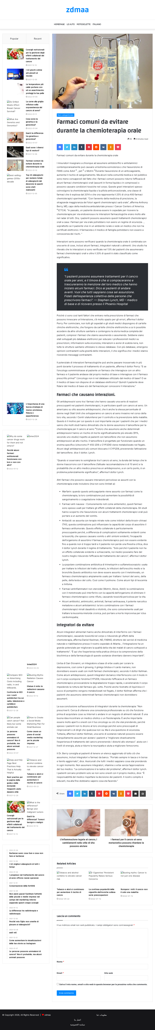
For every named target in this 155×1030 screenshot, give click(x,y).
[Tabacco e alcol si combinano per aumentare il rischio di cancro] (70, 879)
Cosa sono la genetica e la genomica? (32, 122)
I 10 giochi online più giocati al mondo (34, 73)
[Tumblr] (82, 147)
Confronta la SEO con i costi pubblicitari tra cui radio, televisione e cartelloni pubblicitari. (15, 699)
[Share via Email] (135, 794)
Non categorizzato (65, 115)
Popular (14, 38)
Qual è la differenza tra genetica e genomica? (34, 136)
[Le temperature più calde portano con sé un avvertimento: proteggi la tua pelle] (15, 88)
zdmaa (48, 1015)
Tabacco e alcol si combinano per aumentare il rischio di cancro (70, 892)
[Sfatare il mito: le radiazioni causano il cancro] (36, 678)
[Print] (143, 794)
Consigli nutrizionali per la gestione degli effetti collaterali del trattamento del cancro (35, 56)
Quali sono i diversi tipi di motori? (34, 149)
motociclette (84, 24)
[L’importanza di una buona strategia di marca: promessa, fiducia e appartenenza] (15, 408)
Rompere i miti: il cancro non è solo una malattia (134, 890)
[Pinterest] (89, 147)
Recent (37, 38)
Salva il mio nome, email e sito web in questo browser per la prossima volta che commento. (103, 984)
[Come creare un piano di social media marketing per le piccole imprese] (36, 722)
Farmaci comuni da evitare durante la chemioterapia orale (35, 164)
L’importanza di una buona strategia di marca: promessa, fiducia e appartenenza (35, 410)
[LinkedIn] (74, 147)
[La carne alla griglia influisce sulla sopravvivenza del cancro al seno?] (15, 106)
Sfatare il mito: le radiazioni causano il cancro (35, 689)
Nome (60, 961)
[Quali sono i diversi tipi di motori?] (15, 151)
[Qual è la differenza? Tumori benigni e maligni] (36, 807)
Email (60, 973)
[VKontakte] (103, 147)
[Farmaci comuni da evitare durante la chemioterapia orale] (15, 165)
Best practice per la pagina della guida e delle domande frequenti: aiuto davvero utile (15, 784)
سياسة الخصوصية (77, 1024)
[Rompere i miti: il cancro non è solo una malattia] (134, 879)
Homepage (59, 24)
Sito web (108, 973)
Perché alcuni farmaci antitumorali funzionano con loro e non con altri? (14, 457)
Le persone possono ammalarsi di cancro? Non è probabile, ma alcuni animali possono (13, 740)
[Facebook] (60, 147)
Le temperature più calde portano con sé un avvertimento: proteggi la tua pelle (35, 88)
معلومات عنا (102, 1015)
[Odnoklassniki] (111, 147)
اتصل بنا (77, 1020)
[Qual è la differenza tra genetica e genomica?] (15, 137)
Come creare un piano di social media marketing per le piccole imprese (35, 737)
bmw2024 (32, 664)
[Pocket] (118, 147)
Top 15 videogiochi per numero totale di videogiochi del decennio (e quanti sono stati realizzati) (34, 182)
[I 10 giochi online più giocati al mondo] (15, 74)
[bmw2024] (36, 548)
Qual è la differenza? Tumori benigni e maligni (36, 819)
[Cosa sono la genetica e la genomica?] (15, 123)
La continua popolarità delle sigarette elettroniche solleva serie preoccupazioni (102, 892)
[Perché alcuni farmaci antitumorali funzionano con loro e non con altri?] (16, 441)
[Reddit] (96, 147)
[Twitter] (67, 147)
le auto (71, 24)
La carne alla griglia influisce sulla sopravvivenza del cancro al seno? (34, 106)
